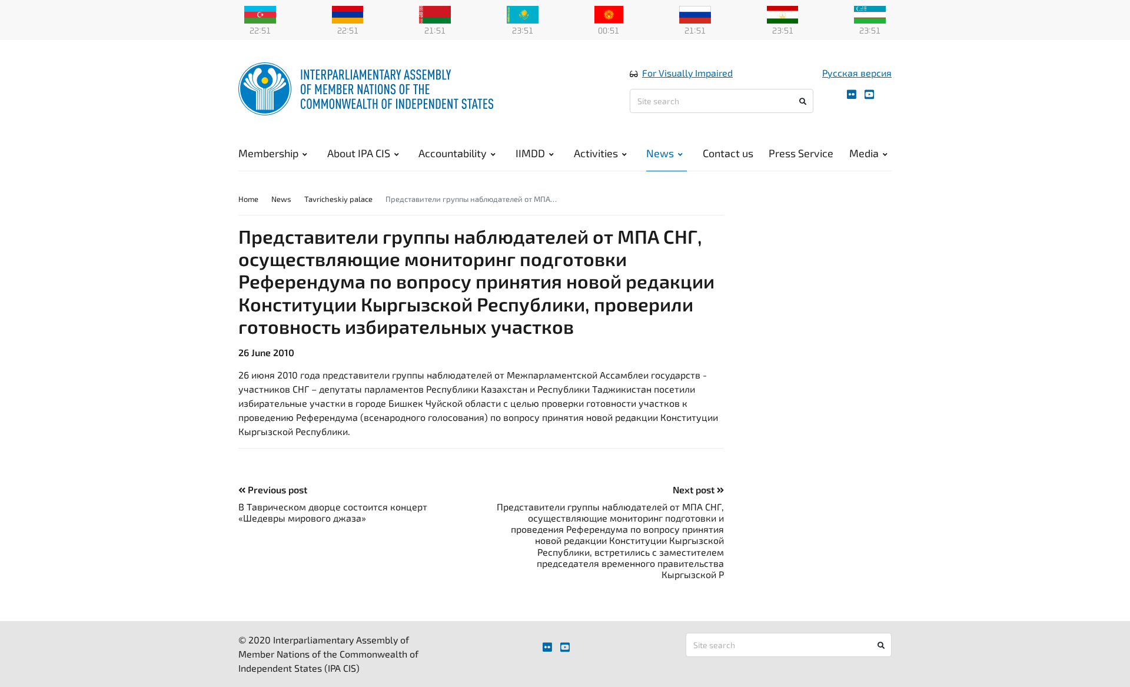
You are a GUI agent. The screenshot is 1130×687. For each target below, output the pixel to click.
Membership (268, 153)
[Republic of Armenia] (348, 13)
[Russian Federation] (695, 13)
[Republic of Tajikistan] (783, 13)
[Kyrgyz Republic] (608, 13)
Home (248, 199)
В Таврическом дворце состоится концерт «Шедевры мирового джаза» (332, 512)
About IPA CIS (358, 153)
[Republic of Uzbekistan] (870, 13)
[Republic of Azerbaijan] (260, 13)
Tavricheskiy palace (338, 199)
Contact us (728, 153)
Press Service (801, 153)
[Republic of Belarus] (435, 13)
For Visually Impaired (687, 72)
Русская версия (857, 72)
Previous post (276, 489)
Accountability (452, 153)
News (660, 153)
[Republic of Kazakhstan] (523, 13)
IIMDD (530, 153)
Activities (596, 153)
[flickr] (851, 94)
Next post (695, 489)
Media (864, 153)
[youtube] (869, 94)
